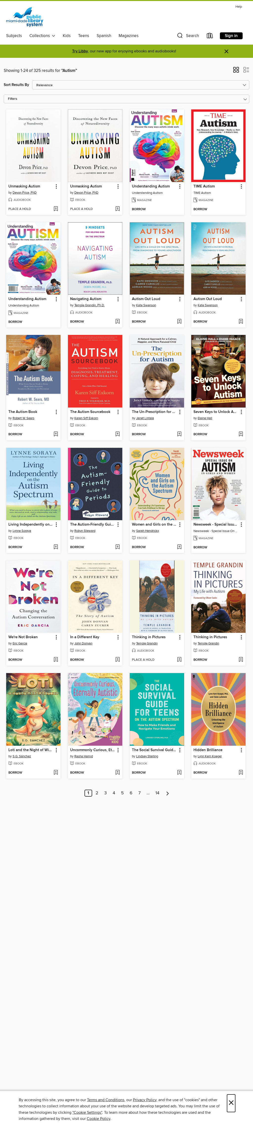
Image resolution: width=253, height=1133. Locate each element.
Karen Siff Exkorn (86, 418)
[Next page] (167, 793)
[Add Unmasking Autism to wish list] (56, 209)
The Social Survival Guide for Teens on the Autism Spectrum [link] (154, 750)
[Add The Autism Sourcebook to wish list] (117, 434)
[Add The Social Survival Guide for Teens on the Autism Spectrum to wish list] (179, 773)
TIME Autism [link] (204, 186)
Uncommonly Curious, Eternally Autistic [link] (92, 750)
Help (238, 7)
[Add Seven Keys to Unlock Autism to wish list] (241, 434)
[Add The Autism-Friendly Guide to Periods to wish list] (117, 547)
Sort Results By (16, 84)
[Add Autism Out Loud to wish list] (179, 322)
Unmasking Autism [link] (24, 186)
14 (157, 793)
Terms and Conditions (105, 1099)
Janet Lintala (145, 418)
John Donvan (83, 643)
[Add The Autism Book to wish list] (56, 434)
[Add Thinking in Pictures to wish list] (179, 660)
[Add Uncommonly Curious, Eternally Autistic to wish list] (117, 773)
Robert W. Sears (23, 418)
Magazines (129, 36)
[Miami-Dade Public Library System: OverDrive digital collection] (24, 17)
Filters (12, 99)
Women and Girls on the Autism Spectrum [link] (154, 524)
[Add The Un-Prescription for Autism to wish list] (179, 434)
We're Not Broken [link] (23, 637)
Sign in (231, 36)
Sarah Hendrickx (147, 531)
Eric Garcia (20, 643)
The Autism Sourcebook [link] (90, 412)
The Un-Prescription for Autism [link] (154, 412)
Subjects (14, 36)
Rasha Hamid (83, 756)
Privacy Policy (144, 1099)
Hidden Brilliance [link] (207, 750)
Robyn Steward (84, 531)
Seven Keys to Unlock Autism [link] (216, 412)
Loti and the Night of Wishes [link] (31, 750)
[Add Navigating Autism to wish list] (117, 322)
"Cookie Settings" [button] (87, 1112)
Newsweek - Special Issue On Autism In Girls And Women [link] (216, 524)
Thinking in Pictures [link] (149, 637)
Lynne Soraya (22, 531)
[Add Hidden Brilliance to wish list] (241, 773)
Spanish (104, 36)
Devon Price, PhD (25, 193)
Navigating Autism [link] (85, 299)
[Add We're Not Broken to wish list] (56, 660)
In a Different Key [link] (84, 637)
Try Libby (80, 51)
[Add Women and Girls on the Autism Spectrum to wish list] (179, 547)
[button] (187, 36)
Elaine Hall (205, 418)
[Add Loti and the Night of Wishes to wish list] (56, 773)
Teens (83, 36)
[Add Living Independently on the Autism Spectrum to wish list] (56, 547)
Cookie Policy (98, 1118)
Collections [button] (40, 36)
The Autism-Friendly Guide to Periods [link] (92, 524)
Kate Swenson (146, 305)
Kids (67, 36)
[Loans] (210, 36)
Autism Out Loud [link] (146, 299)
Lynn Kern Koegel (210, 756)
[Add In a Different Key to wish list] (117, 660)
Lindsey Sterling (147, 756)
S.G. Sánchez (22, 756)
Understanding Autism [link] (151, 186)
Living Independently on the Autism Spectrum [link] (31, 524)
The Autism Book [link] (22, 412)
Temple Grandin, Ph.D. (89, 305)
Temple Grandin (147, 643)
